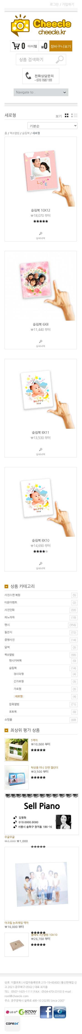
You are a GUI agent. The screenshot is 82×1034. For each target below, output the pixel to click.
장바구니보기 (61, 45)
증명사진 (10, 640)
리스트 (74, 115)
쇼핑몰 (8, 719)
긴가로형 (19, 681)
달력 (7, 647)
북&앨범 (14, 133)
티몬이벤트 (11, 602)
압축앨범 (14, 704)
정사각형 (19, 674)
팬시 (7, 625)
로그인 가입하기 (62, 4)
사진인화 (10, 610)
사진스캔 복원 (12, 595)
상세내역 (40, 238)
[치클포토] (41, 25)
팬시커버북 (15, 660)
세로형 (19, 696)
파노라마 (10, 617)
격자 (66, 115)
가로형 (17, 689)
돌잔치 (8, 632)
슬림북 (26, 133)
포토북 (13, 711)
